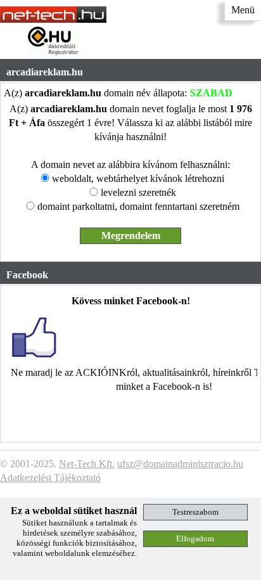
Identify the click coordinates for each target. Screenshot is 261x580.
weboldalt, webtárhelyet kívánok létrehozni (138, 178)
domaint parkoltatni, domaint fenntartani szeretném (138, 206)
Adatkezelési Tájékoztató (50, 477)
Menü (243, 9)
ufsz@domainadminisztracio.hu (180, 463)
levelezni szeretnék (138, 192)
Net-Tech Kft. (87, 463)
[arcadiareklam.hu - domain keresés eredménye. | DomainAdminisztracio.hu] (53, 19)
